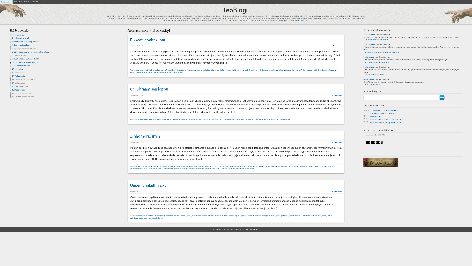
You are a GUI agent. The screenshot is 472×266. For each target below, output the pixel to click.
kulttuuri (180, 119)
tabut (277, 119)
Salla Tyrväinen (369, 35)
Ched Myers (163, 166)
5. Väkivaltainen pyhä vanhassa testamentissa (30, 52)
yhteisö (180, 72)
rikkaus (331, 70)
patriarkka (290, 70)
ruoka (177, 169)
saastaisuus (184, 169)
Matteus (279, 166)
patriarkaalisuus (281, 70)
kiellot (169, 119)
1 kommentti (337, 46)
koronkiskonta (217, 70)
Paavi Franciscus (217, 119)
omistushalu (207, 119)
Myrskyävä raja (372, 117)
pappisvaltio (271, 70)
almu (140, 70)
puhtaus (140, 169)
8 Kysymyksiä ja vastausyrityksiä (25, 62)
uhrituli (329, 216)
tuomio (218, 169)
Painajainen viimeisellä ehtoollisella (376, 40)
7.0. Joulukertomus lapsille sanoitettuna (380, 110)
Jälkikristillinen (238, 166)
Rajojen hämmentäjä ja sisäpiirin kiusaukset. (385, 123)
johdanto (304, 20)
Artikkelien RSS (238, 229)
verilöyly (163, 218)
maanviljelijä (232, 70)
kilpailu (174, 119)
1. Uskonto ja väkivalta (21, 38)
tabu (213, 169)
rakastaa (309, 70)
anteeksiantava (143, 119)
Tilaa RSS (34, 2)
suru (335, 70)
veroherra (149, 72)
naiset (239, 70)
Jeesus (183, 70)
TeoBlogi (235, 10)
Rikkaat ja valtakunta (147, 39)
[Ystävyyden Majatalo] (380, 162)
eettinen (150, 216)
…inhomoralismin (145, 136)
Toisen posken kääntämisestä (374, 74)
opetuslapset (262, 70)
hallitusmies (159, 70)
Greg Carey (193, 166)
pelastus (297, 70)
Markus (273, 166)
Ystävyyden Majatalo (21, 2)
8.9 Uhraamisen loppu (149, 89)
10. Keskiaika (17, 69)
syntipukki (208, 169)
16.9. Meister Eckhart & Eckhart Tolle (376, 62)
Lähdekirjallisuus (18, 35)
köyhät (224, 70)
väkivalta (232, 169)
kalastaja (204, 70)
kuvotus (261, 166)
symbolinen (200, 169)
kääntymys (152, 119)
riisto (319, 70)
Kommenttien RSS (252, 229)
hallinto (151, 70)
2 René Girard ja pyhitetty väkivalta (26, 42)
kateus (164, 119)
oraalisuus (309, 166)
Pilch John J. (332, 166)
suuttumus (192, 169)
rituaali (155, 169)
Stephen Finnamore (261, 119)
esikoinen (169, 216)
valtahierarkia (140, 72)
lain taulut (211, 216)
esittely (297, 20)
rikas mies (324, 70)
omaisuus (254, 70)
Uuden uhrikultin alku (148, 185)
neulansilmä (246, 70)
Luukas (267, 166)
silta (253, 119)
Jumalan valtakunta (193, 70)
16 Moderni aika (18, 90)
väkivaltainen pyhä (136, 218)
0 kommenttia (337, 95)
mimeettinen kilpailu (221, 216)
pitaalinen (133, 169)
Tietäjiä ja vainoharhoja (372, 84)
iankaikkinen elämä (174, 70)
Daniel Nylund (368, 57)
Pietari (303, 70)
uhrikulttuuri (306, 216)
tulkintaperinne (285, 119)
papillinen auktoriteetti (247, 216)
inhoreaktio (229, 166)
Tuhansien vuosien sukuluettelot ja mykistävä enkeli (381, 52)
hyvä (165, 70)
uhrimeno (314, 216)
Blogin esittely (6, 2)
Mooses (231, 216)
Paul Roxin (323, 166)
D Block (170, 166)
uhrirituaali (224, 169)
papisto (316, 166)
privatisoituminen (229, 119)
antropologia (142, 216)
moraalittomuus (293, 166)
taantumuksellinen (295, 216)
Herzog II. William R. (204, 166)
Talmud (132, 72)
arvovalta (145, 70)
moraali (284, 166)
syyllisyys (272, 119)
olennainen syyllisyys (195, 119)
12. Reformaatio (18, 76)
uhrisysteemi (322, 216)
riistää (315, 70)
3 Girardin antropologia (21, 45)
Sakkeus (248, 119)
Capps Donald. (153, 166)
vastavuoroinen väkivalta (151, 218)
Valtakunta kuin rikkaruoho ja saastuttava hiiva (383, 120)
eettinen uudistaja (160, 216)
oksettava (302, 166)
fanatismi (186, 166)
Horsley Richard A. (218, 166)
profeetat (258, 216)
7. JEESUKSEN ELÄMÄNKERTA (25, 59)
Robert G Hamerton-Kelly (166, 169)
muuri (185, 119)
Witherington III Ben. (242, 169)
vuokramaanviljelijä (159, 72)
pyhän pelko (266, 216)
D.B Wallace (178, 166)
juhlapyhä (183, 216)
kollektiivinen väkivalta (199, 216)
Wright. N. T (254, 169)
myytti (237, 216)
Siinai (278, 216)
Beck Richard (142, 166)
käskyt (209, 70)
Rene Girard (240, 119)
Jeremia (176, 216)
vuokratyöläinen (172, 72)
